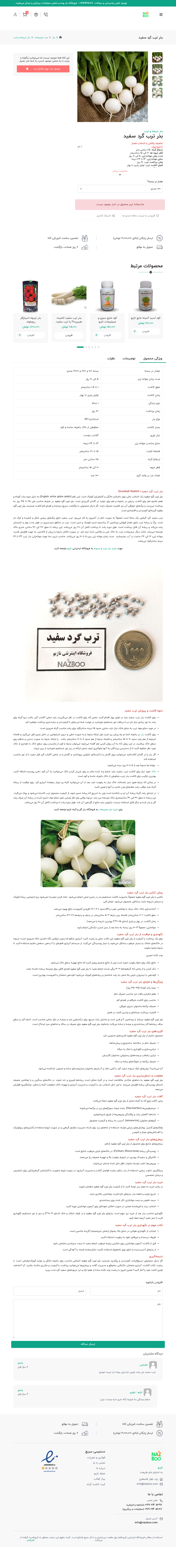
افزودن (30, 335)
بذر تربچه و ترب (21, 37)
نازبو (69, 548)
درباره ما (100, 1468)
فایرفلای (30, 1540)
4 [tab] (92, 347)
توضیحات (129, 358)
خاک (153, 771)
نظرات (111, 358)
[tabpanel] (31, 311)
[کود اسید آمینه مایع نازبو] (145, 296)
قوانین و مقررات (96, 1457)
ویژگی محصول (152, 358)
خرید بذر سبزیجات (108, 809)
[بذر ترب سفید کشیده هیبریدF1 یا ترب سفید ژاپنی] (69, 296)
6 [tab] (98, 347)
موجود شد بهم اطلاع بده (47, 69)
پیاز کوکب (99, 1479)
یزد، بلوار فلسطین (148, 1479)
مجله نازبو (99, 1473)
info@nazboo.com (147, 1484)
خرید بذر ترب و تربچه (105, 548)
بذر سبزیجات (41, 37)
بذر (53, 37)
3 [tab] (89, 347)
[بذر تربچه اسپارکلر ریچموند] (30, 296)
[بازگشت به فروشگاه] (145, 14)
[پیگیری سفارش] (36, 15)
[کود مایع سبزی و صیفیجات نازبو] (107, 296)
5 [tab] (95, 347)
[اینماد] (49, 1461)
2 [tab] (86, 347)
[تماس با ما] (46, 15)
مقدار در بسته (155, 181)
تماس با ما (99, 1463)
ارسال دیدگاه (88, 1344)
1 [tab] (80, 347)
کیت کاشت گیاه (96, 1484)
